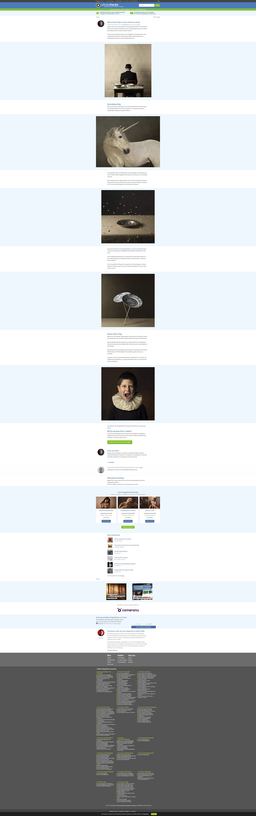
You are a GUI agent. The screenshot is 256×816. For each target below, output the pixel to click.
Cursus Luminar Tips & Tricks (124, 710)
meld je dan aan (121, 484)
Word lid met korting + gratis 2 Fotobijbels (120, 9)
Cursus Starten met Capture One (125, 784)
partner (134, 811)
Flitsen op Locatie (149, 510)
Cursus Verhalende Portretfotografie (105, 761)
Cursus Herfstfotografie (102, 743)
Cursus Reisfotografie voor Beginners (126, 674)
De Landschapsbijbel (122, 659)
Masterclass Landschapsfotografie (125, 740)
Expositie (158, 17)
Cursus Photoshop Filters (103, 726)
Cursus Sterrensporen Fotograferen (125, 745)
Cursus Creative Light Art (144, 720)
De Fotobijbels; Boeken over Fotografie (144, 12)
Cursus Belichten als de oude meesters (126, 758)
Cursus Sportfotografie (122, 680)
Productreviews (121, 792)
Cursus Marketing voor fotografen (125, 773)
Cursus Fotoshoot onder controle (104, 760)
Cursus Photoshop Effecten (103, 735)
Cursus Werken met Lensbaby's (145, 713)
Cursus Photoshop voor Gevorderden (105, 713)
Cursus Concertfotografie (123, 673)
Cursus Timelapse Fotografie (124, 696)
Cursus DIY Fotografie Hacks (124, 703)
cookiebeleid (146, 814)
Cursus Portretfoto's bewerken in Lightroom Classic (145, 679)
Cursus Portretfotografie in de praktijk (105, 758)
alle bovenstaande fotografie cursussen (126, 805)
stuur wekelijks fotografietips (143, 627)
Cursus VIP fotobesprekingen (104, 786)
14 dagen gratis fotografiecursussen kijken (120, 442)
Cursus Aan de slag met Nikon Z (125, 704)
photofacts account (113, 811)
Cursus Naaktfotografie (102, 765)
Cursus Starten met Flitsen (103, 755)
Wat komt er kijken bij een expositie (123, 539)
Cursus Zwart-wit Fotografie (144, 717)
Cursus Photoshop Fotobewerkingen (105, 729)
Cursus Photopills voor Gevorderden (105, 784)
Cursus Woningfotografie (103, 774)
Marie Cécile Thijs (139, 28)
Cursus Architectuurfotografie (124, 675)
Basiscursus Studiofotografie (124, 757)
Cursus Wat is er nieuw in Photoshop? (106, 734)
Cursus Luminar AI (121, 711)
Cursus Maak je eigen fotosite (124, 801)
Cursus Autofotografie (102, 773)
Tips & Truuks (110, 664)
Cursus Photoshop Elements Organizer (106, 724)
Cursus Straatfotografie (122, 677)
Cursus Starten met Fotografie (104, 674)
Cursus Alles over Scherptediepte (105, 676)
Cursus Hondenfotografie (144, 740)
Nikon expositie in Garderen (121, 557)
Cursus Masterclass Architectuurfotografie (122, 682)
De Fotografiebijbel (122, 662)
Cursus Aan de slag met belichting (105, 677)
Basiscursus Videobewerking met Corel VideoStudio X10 (146, 779)
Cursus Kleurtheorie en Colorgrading (105, 712)
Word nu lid (142, 9)
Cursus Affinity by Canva (123, 790)
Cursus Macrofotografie (102, 744)
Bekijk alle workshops (128, 527)
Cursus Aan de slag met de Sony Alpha (126, 697)
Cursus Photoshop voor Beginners (105, 708)
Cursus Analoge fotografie (144, 718)
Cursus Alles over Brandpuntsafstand (105, 688)
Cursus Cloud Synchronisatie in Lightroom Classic (145, 697)
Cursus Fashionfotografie (123, 759)
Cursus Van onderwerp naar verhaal (146, 711)
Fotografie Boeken (118, 1)
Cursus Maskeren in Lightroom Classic (147, 675)
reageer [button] (141, 467)
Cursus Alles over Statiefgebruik (104, 691)
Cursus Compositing (102, 725)
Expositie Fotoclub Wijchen (121, 551)
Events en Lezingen (122, 799)
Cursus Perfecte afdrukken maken (125, 786)
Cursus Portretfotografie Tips (103, 754)
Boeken (109, 662)
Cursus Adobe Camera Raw (103, 714)
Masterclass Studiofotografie (124, 754)
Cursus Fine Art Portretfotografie (104, 769)
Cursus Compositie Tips (123, 699)
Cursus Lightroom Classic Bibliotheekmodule (144, 689)
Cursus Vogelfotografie (143, 739)
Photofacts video (111, 659)
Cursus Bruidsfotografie (143, 754)
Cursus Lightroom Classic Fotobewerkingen (144, 685)
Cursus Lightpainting (143, 719)
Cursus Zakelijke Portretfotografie (105, 766)
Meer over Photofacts (112, 650)
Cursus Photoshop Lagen (103, 716)
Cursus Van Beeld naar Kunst (145, 710)
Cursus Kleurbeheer (122, 684)
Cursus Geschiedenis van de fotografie (106, 682)
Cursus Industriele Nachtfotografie (125, 702)
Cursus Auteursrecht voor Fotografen (126, 788)
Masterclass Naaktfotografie (106, 510)
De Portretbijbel (121, 657)
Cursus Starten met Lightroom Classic (147, 674)
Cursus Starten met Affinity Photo (125, 789)
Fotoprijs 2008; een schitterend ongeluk (124, 569)
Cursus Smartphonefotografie (124, 693)
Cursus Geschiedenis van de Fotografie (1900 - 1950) (104, 684)
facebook (127, 811)
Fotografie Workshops (110, 1)
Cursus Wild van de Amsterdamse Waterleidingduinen (105, 747)
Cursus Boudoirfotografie (103, 757)
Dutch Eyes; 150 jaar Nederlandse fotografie (125, 563)
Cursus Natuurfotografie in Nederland (106, 745)
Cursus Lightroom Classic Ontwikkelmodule (144, 681)
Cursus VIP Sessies (122, 795)
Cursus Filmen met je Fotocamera (146, 773)
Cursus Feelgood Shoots (103, 767)
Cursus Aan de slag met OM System (125, 698)
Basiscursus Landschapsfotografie (125, 742)
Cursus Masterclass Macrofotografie (105, 741)
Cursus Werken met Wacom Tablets (125, 783)
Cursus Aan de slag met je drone (125, 787)
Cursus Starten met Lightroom (145, 673)
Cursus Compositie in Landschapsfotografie (122, 747)
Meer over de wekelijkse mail (103, 621)
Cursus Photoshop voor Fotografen (105, 711)
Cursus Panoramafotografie (123, 689)
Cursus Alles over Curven (103, 730)
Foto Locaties (126, 1)
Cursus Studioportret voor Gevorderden (126, 755)
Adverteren (130, 662)
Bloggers (130, 659)
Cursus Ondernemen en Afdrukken (125, 774)
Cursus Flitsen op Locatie (103, 759)
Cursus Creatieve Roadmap (144, 712)
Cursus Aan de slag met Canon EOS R (126, 701)
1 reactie (138, 24)
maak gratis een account (132, 484)
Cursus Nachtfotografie (122, 690)
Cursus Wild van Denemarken (104, 749)
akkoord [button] (154, 814)
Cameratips (99, 680)
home (98, 17)
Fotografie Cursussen (100, 1)
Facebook (100, 623)
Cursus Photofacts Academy (124, 800)
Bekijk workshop (106, 521)
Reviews (109, 657)
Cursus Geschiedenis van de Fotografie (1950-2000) (104, 690)
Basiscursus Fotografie (102, 686)
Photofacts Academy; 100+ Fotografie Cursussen (112, 12)
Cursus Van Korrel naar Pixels (124, 695)
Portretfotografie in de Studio (128, 510)
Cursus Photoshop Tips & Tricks (104, 728)
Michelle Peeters (126, 24)
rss (130, 811)
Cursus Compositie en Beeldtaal (104, 685)
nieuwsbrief (121, 811)
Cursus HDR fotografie (122, 687)
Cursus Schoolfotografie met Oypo (125, 775)
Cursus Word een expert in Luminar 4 (126, 712)
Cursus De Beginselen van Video (146, 774)
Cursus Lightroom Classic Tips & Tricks (147, 683)
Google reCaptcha (117, 623)
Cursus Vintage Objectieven (144, 722)
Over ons (131, 655)
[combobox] (146, 5)
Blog (109, 655)
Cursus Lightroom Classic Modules (146, 677)
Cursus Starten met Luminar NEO (125, 708)
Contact (130, 657)
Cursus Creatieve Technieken (145, 708)
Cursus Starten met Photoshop (104, 710)
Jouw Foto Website (134, 1)
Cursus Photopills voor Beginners (105, 783)
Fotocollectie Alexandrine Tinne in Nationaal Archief (127, 545)
